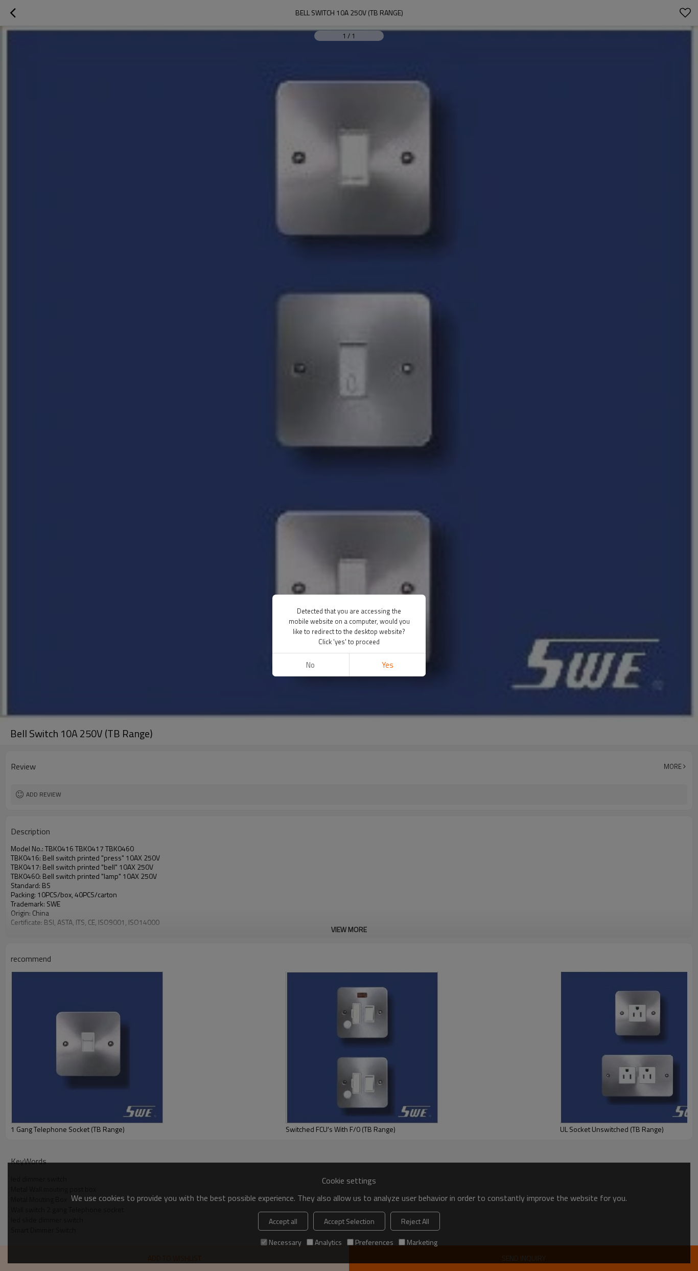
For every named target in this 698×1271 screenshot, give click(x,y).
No (310, 665)
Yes (387, 665)
